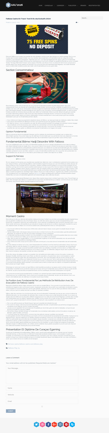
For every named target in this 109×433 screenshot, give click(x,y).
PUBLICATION (72, 5)
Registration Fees (94, 5)
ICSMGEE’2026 (49, 5)
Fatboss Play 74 (14, 348)
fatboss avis (38, 173)
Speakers (83, 5)
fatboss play (38, 344)
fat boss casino (13, 344)
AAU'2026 (17, 4)
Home (40, 5)
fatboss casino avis (26, 344)
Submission (60, 5)
